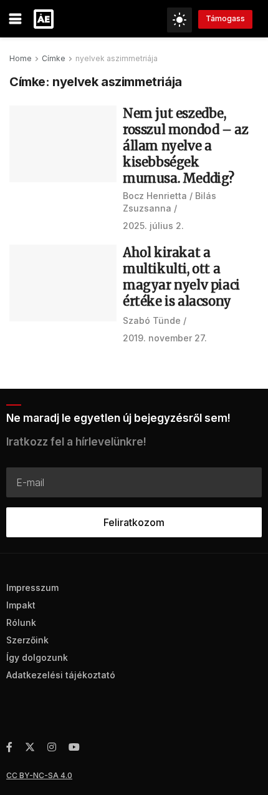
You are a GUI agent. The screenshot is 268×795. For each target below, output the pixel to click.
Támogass (225, 18)
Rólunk (21, 622)
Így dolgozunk (37, 657)
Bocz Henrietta (155, 195)
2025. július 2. (153, 225)
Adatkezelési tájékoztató (60, 675)
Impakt (21, 605)
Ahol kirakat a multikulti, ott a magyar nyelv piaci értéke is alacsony (181, 277)
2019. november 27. (165, 338)
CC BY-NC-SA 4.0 (39, 775)
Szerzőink (27, 640)
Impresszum (32, 587)
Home (20, 58)
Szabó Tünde (152, 320)
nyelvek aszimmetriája (116, 58)
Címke (53, 58)
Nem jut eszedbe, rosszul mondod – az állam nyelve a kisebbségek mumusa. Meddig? (185, 145)
